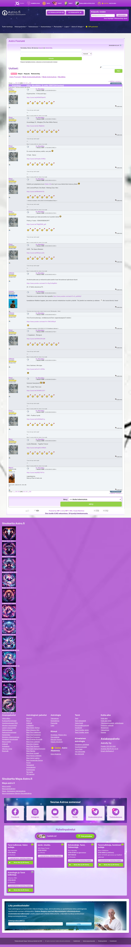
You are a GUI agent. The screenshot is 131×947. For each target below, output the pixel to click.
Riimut (71, 3)
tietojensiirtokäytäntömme (17, 916)
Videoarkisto (105, 730)
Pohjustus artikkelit (107, 725)
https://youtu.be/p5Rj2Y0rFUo (35, 472)
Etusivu (21, 3)
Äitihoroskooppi (7, 730)
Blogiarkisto (105, 728)
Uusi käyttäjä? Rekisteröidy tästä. (116, 18)
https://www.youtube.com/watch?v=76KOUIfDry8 (41, 321)
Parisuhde (58, 26)
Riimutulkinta (55, 737)
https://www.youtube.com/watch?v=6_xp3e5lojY (67, 296)
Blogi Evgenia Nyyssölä (34, 739)
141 (24, 83)
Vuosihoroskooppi (81, 747)
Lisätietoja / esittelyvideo (20, 858)
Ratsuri (11, 467)
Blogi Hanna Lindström (33, 756)
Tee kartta (29, 772)
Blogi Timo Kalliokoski (33, 732)
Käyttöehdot (76, 941)
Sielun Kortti (79, 723)
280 (30, 83)
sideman (11, 273)
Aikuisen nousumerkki (9, 725)
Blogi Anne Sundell (32, 753)
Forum (28, 762)
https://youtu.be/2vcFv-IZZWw (36, 369)
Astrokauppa (74, 12)
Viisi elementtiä (80, 751)
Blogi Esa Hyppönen (33, 737)
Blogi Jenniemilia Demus (34, 760)
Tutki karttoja (7, 26)
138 (16, 83)
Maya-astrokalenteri (8, 789)
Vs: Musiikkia (40, 89)
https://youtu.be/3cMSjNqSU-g (36, 419)
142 (26, 83)
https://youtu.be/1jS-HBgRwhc (36, 126)
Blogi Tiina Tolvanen (32, 746)
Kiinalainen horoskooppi (10, 739)
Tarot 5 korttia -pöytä (82, 730)
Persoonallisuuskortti (82, 725)
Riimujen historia (56, 739)
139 (18, 83)
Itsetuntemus (46, 26)
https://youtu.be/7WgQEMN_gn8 (36, 224)
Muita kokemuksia (49, 77)
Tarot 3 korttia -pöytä (82, 732)
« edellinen (111, 81)
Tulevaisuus (33, 26)
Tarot (60, 3)
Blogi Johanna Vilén (32, 730)
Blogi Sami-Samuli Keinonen (35, 749)
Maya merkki (6, 742)
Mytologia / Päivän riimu (59, 735)
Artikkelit (5, 744)
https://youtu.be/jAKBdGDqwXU (36, 97)
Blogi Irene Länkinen (33, 742)
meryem (11, 291)
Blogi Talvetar (30, 751)
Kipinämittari (6, 735)
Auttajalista (5, 746)
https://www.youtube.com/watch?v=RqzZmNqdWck (42, 283)
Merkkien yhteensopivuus (10, 737)
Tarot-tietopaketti (80, 721)
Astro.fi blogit (77, 26)
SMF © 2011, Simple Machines (74, 511)
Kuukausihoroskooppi (9, 721)
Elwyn (11, 89)
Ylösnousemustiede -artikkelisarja (112, 723)
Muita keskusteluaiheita (31, 77)
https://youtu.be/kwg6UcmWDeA (36, 447)
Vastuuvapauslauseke (89, 941)
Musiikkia (61, 77)
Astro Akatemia (56, 754)
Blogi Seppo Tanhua (33, 728)
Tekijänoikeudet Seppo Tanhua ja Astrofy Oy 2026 (28, 941)
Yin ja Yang (78, 749)
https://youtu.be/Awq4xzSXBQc (36, 159)
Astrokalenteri (55, 12)
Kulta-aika (110, 3)
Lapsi (66, 26)
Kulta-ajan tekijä (106, 721)
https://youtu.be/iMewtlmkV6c (35, 191)
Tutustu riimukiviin (57, 742)
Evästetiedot (113, 941)
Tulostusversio (116, 83)
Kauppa (103, 732)
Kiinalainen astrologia (87, 3)
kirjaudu (40, 48)
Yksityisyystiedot (102, 941)
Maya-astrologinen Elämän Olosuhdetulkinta (17, 793)
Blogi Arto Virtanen (32, 744)
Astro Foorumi (17, 41)
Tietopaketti (30, 765)
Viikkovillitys (6, 718)
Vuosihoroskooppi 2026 (10, 723)
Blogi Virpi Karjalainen (33, 735)
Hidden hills (48, 184)
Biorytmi (29, 718)
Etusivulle (5, 751)
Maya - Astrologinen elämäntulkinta (13, 791)
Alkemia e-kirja (7, 749)
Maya (48, 3)
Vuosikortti (78, 728)
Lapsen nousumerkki (9, 728)
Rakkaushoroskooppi (9, 732)
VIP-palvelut (93, 26)
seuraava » (118, 81)
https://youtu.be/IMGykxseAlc (36, 253)
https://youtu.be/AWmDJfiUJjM (36, 338)
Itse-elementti (79, 754)
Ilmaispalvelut (20, 26)
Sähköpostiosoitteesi (16, 921)
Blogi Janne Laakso (32, 758)
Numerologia (35, 3)
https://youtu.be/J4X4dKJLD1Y (36, 390)
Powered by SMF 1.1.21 (56, 511)
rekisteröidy (48, 48)
